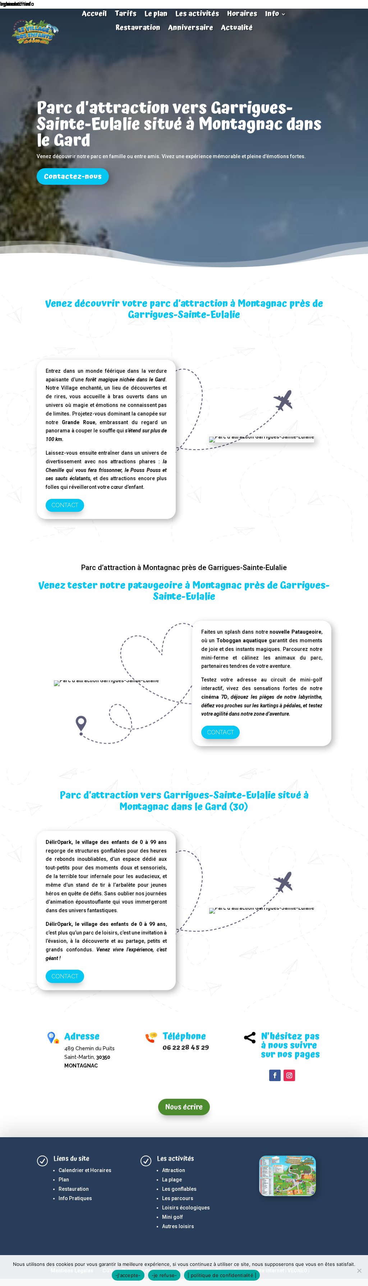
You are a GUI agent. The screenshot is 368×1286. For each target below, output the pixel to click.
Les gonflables (179, 1189)
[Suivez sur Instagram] (289, 1075)
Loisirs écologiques (186, 1208)
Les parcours (177, 1198)
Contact (64, 505)
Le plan (155, 14)
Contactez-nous (73, 176)
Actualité (237, 28)
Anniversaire (190, 28)
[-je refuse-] (359, 1270)
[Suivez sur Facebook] (275, 1075)
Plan (64, 1179)
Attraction (173, 1170)
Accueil (94, 14)
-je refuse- (164, 1275)
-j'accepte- (128, 1275)
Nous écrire (184, 1107)
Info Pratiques (75, 1198)
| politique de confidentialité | (222, 1275)
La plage (172, 1179)
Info (272, 14)
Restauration (137, 28)
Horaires (242, 14)
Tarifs (126, 14)
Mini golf (172, 1217)
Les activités (197, 14)
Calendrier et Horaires (85, 1170)
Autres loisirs (178, 1226)
